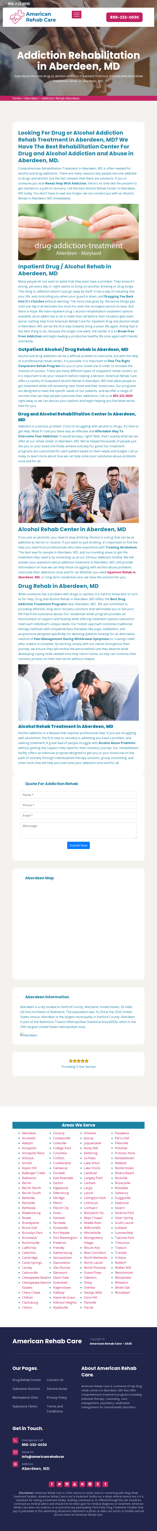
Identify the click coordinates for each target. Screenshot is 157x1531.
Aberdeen (31, 98)
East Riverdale (63, 1178)
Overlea (89, 1287)
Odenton (90, 1277)
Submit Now (78, 845)
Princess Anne (125, 1153)
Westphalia (123, 1277)
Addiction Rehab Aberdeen (60, 98)
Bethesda (29, 1208)
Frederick (59, 1243)
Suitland (121, 1228)
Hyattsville (60, 1307)
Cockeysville (61, 1138)
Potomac (121, 1148)
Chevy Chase (31, 1292)
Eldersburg (61, 1193)
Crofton (58, 1158)
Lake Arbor (92, 1163)
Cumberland (62, 1163)
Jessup (88, 1138)
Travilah (121, 1253)
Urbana (120, 1258)
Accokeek (28, 1138)
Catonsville (30, 1272)
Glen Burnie (61, 1267)
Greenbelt (60, 1282)
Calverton (29, 1253)
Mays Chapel (93, 1218)
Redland (120, 1163)
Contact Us (55, 1380)
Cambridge (30, 1258)
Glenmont (60, 1272)
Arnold (27, 1163)
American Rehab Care (47, 1341)
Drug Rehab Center (26, 1380)
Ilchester (90, 1133)
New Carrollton (95, 1253)
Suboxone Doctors (26, 1389)
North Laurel (93, 1263)
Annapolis (29, 1148)
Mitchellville (92, 1233)
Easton (58, 1183)
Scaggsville (123, 1198)
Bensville (28, 1203)
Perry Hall (122, 1138)
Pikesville (121, 1143)
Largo (88, 1188)
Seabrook (122, 1203)
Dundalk (59, 1173)
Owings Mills (93, 1292)
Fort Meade (61, 1233)
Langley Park (93, 1178)
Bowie (26, 1218)
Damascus (60, 1168)
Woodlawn (122, 1292)
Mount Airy (92, 1248)
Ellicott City (61, 1208)
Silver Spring (124, 1218)
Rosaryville (122, 1183)
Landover (90, 1173)
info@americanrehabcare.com (48, 1456)
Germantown (62, 1258)
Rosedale (121, 1188)
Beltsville (28, 1198)
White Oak (122, 1287)
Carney (27, 1267)
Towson (121, 1248)
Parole (88, 1307)
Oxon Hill (90, 1297)
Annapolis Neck (33, 1153)
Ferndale (59, 1223)
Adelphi (27, 1143)
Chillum (27, 1297)
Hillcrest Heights (65, 1302)
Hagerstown (62, 1287)
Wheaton (121, 1282)
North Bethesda (95, 1258)
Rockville (121, 1178)
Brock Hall (29, 1228)
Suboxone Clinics (24, 1406)
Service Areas (57, 1389)
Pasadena (122, 1133)
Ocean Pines (92, 1272)
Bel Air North (31, 1188)
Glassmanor (61, 1263)
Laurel (88, 1193)
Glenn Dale (61, 1277)
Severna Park (124, 1213)
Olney (88, 1282)
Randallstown (124, 1158)
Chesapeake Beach (35, 1277)
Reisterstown (124, 1168)
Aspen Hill (29, 1168)
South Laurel (124, 1223)
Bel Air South (31, 1193)
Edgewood (60, 1188)
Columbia (60, 1153)
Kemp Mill (91, 1148)
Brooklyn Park (32, 1233)
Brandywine (30, 1223)
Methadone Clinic (25, 1397)
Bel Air (26, 1183)
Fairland (59, 1218)
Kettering (90, 1153)
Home (16, 98)
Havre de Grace (64, 1297)
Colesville (59, 1143)
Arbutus (28, 1158)
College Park (62, 1148)
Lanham (90, 1183)
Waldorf (120, 1263)
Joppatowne (92, 1143)
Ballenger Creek (33, 1173)
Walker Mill (123, 1267)
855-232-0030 (19, 3)
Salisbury (121, 1193)
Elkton (57, 1203)
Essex (57, 1213)
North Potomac (95, 1267)
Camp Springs (32, 1263)
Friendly (58, 1248)
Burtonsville (30, 1243)
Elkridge (59, 1198)
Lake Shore (92, 1168)
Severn (120, 1208)
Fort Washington (65, 1238)
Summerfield (124, 1233)
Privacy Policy (57, 1397)
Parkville (90, 1302)
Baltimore (29, 1178)
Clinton (27, 1307)
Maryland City (94, 1213)
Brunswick (29, 1238)
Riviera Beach (124, 1173)
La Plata (89, 1158)
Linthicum (91, 1203)
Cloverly (59, 1133)
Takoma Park (124, 1238)
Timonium (122, 1243)
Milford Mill (92, 1228)
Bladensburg (31, 1213)
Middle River (92, 1223)
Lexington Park (95, 1198)
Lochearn (90, 1208)
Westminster (124, 1272)
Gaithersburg (62, 1253)
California (29, 1248)
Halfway (59, 1292)
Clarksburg (30, 1302)
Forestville (60, 1228)
